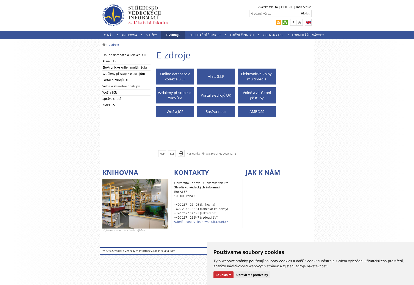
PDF (162, 153)
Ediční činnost (242, 35)
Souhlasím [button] (223, 275)
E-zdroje (173, 35)
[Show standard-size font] (293, 22)
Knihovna (129, 35)
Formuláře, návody (308, 35)
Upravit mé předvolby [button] (252, 275)
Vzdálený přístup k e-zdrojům (123, 74)
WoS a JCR (109, 92)
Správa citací (111, 99)
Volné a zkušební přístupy (121, 86)
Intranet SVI (304, 7)
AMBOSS (108, 105)
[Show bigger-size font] (300, 22)
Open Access (273, 35)
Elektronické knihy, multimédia (124, 67)
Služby (151, 35)
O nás (108, 35)
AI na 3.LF (109, 61)
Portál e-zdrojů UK (115, 80)
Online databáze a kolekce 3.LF (124, 55)
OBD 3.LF (287, 7)
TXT (172, 153)
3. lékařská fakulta (266, 7)
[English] (308, 22)
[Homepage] (103, 45)
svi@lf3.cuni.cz (185, 222)
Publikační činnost (205, 35)
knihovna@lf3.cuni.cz (212, 222)
